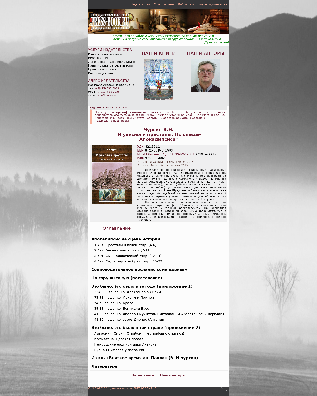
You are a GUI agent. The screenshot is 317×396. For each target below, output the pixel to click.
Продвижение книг (102, 69)
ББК (140, 150)
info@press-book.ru (110, 95)
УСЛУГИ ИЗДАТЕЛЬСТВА (110, 50)
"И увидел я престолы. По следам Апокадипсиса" (158, 137)
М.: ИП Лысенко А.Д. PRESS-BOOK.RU (165, 154)
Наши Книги (119, 107)
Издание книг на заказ (105, 54)
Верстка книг (98, 58)
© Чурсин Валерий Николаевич (158, 165)
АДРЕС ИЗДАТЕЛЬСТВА (109, 81)
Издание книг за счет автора (110, 65)
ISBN (140, 158)
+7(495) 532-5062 (107, 88)
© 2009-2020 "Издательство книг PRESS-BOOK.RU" (122, 388)
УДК (140, 146)
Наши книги (143, 375)
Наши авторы (172, 375)
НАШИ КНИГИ (159, 53)
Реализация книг (101, 73)
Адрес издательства (213, 4)
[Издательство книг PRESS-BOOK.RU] (158, 32)
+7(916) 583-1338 (108, 91)
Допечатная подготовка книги (111, 61)
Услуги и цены (164, 4)
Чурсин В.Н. (158, 129)
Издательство (140, 4)
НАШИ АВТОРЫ (205, 53)
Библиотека (186, 4)
